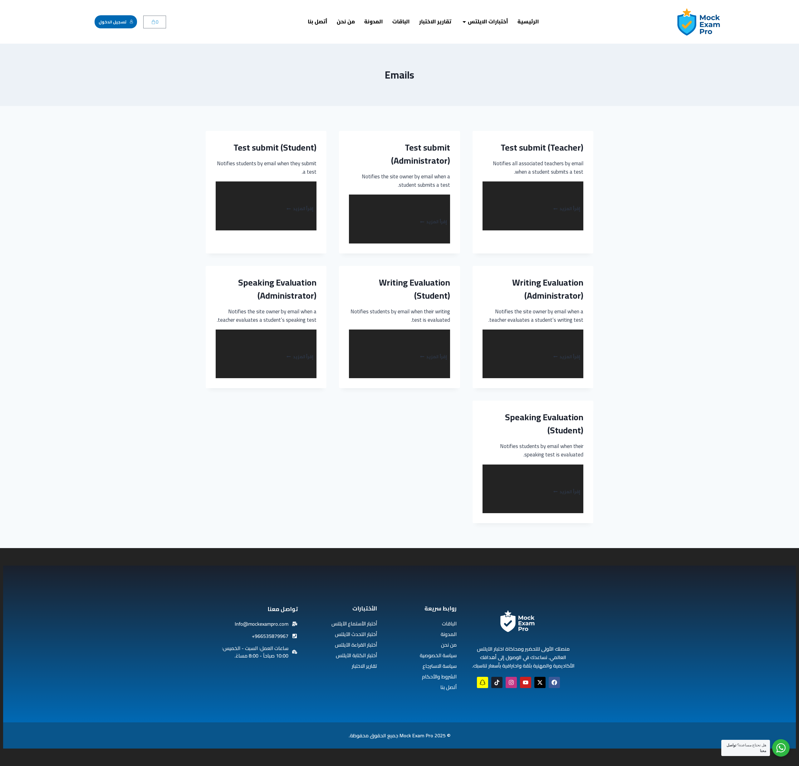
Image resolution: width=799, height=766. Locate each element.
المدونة (373, 21)
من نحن (346, 21)
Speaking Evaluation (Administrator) (277, 289)
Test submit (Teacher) (542, 147)
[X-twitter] (540, 682)
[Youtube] (525, 682)
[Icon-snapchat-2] (482, 682)
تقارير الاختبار (435, 21)
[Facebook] (554, 682)
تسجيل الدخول (112, 22)
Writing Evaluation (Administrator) (547, 289)
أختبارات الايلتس (488, 21)
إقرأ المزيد (566, 209)
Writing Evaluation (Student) (414, 289)
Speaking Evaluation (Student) (544, 423)
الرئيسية (528, 21)
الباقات (401, 21)
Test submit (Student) (274, 147)
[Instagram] (511, 682)
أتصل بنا (317, 21)
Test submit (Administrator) (420, 154)
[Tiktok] (496, 682)
